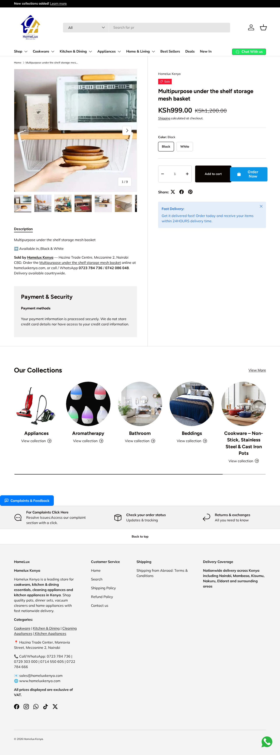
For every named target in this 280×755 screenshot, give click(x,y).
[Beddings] (192, 404)
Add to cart (213, 174)
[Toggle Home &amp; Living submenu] (153, 51)
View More (257, 370)
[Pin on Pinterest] (190, 191)
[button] (263, 27)
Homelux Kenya (169, 74)
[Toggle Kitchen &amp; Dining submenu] (90, 51)
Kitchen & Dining (73, 51)
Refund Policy (102, 596)
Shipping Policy (103, 588)
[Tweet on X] (172, 191)
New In (206, 51)
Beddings (192, 433)
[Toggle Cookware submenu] (52, 51)
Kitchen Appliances (50, 633)
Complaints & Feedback (29, 500)
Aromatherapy (88, 433)
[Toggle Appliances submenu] (119, 51)
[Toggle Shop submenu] (25, 51)
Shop (18, 51)
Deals (190, 51)
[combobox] (146, 27)
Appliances (106, 51)
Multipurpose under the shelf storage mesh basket (52, 62)
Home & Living (138, 51)
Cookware (41, 51)
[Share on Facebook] (181, 191)
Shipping (164, 118)
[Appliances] (36, 404)
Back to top (140, 536)
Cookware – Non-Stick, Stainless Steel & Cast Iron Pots (243, 443)
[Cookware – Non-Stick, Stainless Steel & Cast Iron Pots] (243, 404)
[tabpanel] (75, 256)
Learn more (58, 3)
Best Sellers (170, 51)
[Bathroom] (140, 404)
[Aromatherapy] (88, 404)
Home (17, 62)
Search (96, 579)
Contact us (99, 605)
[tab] (23, 229)
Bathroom (140, 433)
